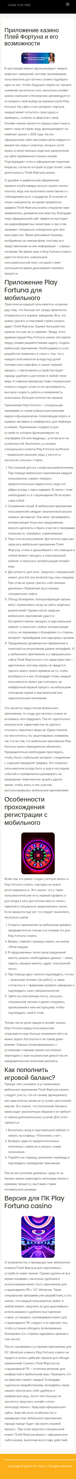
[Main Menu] (67, 4)
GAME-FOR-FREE (19, 5)
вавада (31, 186)
